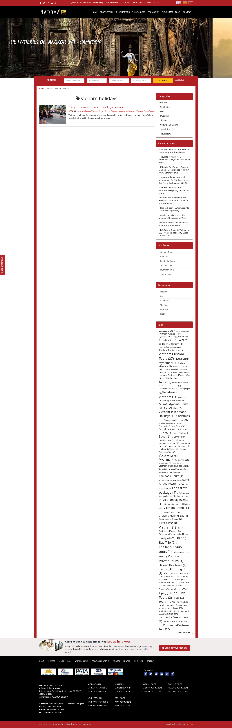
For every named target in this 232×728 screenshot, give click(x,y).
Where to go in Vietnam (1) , (173, 342)
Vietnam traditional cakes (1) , (174, 465)
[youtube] (156, 673)
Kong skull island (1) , (173, 578)
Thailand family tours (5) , (171, 350)
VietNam (164, 102)
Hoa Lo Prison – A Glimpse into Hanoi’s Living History (174, 209)
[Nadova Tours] (53, 11)
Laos (162, 111)
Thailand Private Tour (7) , (170, 423)
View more (182, 632)
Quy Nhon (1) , (178, 463)
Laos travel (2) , (173, 369)
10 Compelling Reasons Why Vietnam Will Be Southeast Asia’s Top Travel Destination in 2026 (174, 180)
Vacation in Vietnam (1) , (169, 394)
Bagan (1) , (166, 436)
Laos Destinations (123, 688)
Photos (126, 661)
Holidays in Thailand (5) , (170, 449)
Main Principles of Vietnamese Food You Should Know (173, 224)
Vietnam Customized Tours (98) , (175, 375)
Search (163, 80)
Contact (187, 12)
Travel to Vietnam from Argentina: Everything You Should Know (174, 159)
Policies (116, 661)
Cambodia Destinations (152, 688)
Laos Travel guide (122, 691)
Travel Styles (106, 12)
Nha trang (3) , (184, 433)
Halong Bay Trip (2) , (173, 539)
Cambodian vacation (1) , (170, 347)
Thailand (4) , (172, 613)
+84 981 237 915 (82, 2)
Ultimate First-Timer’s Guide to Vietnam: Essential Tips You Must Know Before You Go (174, 170)
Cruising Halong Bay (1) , (174, 515)
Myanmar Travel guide (98, 706)
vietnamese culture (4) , (172, 512)
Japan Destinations (123, 702)
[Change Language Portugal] (190, 2)
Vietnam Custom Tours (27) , (171, 356)
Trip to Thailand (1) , (173, 408)
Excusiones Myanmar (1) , (170, 534)
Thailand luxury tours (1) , (170, 549)
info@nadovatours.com (108, 2)
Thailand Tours (167, 265)
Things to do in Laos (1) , (176, 420)
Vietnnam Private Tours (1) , (172, 558)
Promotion (154, 12)
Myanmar (164, 115)
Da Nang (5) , (180, 579)
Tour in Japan (166, 274)
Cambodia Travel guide (152, 691)
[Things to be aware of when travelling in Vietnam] (52, 114)
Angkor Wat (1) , (184, 605)
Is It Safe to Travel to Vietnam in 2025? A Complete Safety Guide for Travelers (174, 233)
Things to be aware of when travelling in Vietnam (96, 107)
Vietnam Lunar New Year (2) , (172, 480)
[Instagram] (172, 673)
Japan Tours (120, 698)
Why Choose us (81, 661)
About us (125, 2)
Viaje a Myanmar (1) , (170, 585)
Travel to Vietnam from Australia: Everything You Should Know (174, 190)
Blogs (158, 2)
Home (94, 12)
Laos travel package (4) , (174, 490)
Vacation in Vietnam (127, 111)
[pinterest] (55, 2)
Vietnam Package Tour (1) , (171, 334)
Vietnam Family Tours (145, 111)
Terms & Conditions (100, 661)
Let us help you (118, 641)
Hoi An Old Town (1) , (174, 481)
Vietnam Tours (97, 111)
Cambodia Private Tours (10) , (172, 426)
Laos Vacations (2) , (166, 331)
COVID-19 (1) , (164, 569)
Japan (162, 314)
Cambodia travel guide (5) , (168, 469)
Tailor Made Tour (171, 12)
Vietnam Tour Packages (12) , (172, 386)
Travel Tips (165, 129)
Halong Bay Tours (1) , (173, 565)
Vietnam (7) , (171, 432)
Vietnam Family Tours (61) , (171, 608)
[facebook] (40, 2)
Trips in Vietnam (111, 111)
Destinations (123, 12)
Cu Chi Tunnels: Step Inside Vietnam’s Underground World (173, 216)
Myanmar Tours (167, 269)
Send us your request (176, 647)
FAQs (69, 661)
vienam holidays (83, 111)
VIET (189, 724)
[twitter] (44, 2)
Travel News (165, 133)
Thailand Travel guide (178, 691)
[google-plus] (48, 2)
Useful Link (138, 661)
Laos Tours (165, 256)
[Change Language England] (178, 2)
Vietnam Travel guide (97, 691)
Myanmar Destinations (98, 702)
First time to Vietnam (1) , (168, 524)
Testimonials (137, 2)
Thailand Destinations (178, 688)
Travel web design (173, 724)
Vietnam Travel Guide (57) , (173, 577)
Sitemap (150, 661)
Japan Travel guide (123, 706)
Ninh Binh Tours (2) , (172, 595)
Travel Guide (138, 12)
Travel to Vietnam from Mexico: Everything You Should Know (174, 151)
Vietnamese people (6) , (170, 610)
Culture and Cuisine (169, 124)
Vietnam (164, 291)
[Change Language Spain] (185, 2)
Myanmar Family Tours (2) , (168, 337)
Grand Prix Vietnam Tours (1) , (171, 380)
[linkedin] (51, 2)
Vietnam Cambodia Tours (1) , (171, 474)
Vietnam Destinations (97, 688)
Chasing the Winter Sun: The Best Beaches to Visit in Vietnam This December (173, 200)
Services (149, 2)
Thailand (164, 120)
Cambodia (165, 106)
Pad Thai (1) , (178, 601)
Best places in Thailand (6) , (171, 519)
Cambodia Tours (167, 261)
